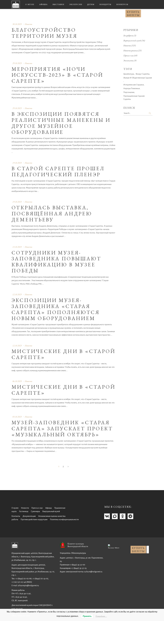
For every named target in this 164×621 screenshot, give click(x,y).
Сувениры (35, 511)
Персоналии (128, 92)
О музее (15, 508)
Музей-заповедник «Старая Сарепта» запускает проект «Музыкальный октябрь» (62, 428)
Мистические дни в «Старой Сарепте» (63, 354)
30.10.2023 (17, 24)
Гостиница (23, 511)
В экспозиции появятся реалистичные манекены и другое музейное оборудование (61, 123)
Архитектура (128, 74)
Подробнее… (101, 616)
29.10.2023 (17, 63)
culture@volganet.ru (93, 571)
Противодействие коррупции (34, 519)
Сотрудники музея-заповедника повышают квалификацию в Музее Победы (56, 261)
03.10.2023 (17, 416)
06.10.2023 (17, 381)
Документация (29, 516)
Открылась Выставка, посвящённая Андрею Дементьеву (52, 213)
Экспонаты (128, 60)
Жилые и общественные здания (137, 78)
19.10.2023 (17, 162)
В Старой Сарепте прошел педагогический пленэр (58, 171)
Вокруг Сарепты (142, 74)
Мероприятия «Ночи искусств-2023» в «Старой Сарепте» (57, 75)
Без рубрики (128, 35)
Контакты (16, 516)
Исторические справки (133, 85)
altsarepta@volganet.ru (28, 585)
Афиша (48, 508)
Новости (28, 24)
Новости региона (130, 50)
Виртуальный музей (132, 40)
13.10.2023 (17, 246)
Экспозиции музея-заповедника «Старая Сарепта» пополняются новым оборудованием (56, 309)
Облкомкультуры (78, 553)
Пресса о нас (128, 55)
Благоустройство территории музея (44, 33)
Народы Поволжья (131, 88)
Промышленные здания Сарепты (134, 97)
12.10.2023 (17, 294)
